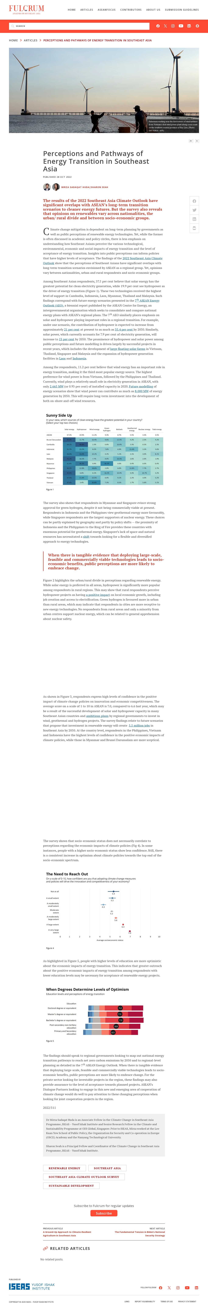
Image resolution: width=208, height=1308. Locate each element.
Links (127, 1301)
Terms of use (166, 1301)
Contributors (131, 9)
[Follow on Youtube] (181, 25)
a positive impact (98, 595)
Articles (86, 9)
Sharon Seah (99, 187)
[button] (200, 1301)
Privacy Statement (187, 1301)
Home (72, 9)
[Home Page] (26, 9)
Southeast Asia (107, 1168)
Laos (62, 358)
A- (197, 141)
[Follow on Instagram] (173, 25)
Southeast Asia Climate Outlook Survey (84, 1177)
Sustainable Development (71, 1185)
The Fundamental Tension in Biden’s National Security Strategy (140, 1232)
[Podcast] (197, 25)
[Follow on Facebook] (158, 25)
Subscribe (104, 1213)
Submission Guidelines (182, 9)
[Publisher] (32, 1286)
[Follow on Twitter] (165, 25)
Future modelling (141, 386)
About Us (153, 9)
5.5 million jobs (139, 725)
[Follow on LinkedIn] (189, 25)
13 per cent (66, 339)
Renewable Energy (64, 1168)
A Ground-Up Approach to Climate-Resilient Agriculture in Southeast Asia (67, 1232)
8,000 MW (142, 391)
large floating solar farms (127, 349)
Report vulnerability (145, 1301)
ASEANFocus (107, 9)
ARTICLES (30, 40)
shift (86, 537)
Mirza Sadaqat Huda (75, 187)
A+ (191, 141)
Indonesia (79, 358)
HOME (13, 40)
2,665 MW (56, 386)
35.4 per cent (124, 329)
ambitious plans (97, 716)
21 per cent (71, 329)
